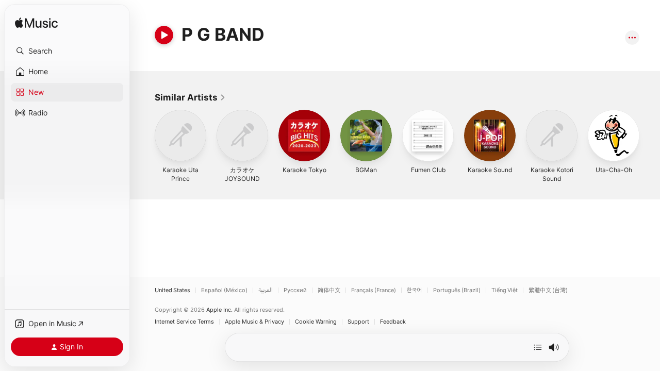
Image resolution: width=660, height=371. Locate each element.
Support (358, 322)
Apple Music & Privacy (254, 322)
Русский (295, 290)
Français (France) (373, 290)
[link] (190, 97)
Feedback (393, 322)
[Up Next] (538, 347)
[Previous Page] (144, 135)
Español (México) (224, 290)
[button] (67, 51)
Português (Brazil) (457, 290)
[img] (36, 23)
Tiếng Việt (504, 290)
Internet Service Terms (184, 322)
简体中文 (329, 290)
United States (172, 290)
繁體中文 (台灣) (548, 290)
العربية (265, 290)
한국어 (414, 290)
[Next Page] (649, 135)
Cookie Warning (316, 322)
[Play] (164, 35)
